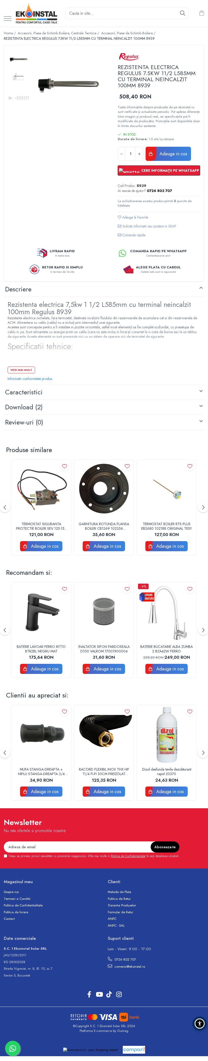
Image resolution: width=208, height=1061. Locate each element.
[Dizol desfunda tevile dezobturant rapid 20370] (166, 735)
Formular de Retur (120, 912)
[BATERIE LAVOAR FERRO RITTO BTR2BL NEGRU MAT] (41, 612)
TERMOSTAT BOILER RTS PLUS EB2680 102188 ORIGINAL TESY (166, 526)
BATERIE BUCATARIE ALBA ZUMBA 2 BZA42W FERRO (166, 648)
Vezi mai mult (21, 370)
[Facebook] (89, 994)
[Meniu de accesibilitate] (200, 1023)
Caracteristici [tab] (24, 392)
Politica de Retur (119, 899)
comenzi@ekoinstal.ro (129, 966)
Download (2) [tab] (24, 407)
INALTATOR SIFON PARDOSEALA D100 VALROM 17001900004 (104, 648)
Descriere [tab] (18, 289)
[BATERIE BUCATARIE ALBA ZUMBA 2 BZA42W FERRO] (166, 612)
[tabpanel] (68, 85)
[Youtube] (99, 994)
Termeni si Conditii (17, 899)
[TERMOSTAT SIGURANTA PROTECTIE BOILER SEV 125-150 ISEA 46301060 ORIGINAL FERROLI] (41, 489)
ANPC (112, 919)
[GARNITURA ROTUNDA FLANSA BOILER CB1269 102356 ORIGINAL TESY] (104, 489)
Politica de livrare (16, 912)
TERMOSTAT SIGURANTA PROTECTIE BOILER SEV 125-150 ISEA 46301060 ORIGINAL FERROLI (41, 526)
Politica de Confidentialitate (128, 856)
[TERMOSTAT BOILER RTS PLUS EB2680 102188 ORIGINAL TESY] (166, 489)
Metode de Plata (119, 892)
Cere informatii (147, 228)
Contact (9, 919)
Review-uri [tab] (24, 422)
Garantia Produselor (122, 905)
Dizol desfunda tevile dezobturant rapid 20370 (166, 771)
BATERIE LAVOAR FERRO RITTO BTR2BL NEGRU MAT (41, 648)
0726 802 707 (124, 959)
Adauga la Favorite (134, 217)
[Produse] (7, 19)
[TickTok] (109, 994)
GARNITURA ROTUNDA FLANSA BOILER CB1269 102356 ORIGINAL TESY (104, 526)
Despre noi (11, 892)
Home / (10, 33)
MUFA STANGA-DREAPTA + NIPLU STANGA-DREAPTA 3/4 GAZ (41, 771)
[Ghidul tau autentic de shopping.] (134, 1050)
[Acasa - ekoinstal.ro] (36, 13)
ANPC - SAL (116, 925)
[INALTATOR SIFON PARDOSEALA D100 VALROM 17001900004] (104, 612)
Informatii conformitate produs (30, 378)
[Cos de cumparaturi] (201, 13)
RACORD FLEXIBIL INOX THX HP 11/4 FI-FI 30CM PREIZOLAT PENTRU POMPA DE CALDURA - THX (104, 771)
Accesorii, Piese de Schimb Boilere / (129, 33)
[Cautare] (183, 13)
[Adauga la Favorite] (64, 466)
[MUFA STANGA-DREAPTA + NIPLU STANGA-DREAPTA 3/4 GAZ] (41, 735)
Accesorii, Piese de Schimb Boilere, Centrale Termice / (59, 33)
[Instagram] (118, 994)
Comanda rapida (133, 235)
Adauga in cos (172, 154)
